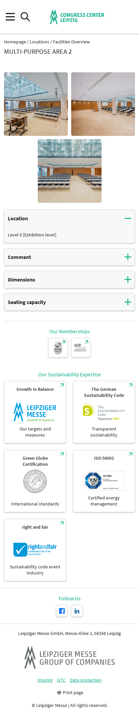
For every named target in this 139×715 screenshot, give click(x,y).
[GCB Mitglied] (81, 348)
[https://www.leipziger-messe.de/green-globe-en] (35, 481)
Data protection (86, 680)
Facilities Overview (71, 42)
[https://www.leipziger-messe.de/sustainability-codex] (104, 412)
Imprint (45, 680)
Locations (39, 42)
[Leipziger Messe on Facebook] (62, 611)
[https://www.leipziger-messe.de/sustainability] (35, 412)
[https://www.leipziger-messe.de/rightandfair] (35, 550)
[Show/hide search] (25, 17)
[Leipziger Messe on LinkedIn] (77, 611)
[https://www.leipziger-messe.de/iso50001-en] (104, 481)
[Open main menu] (10, 17)
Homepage (15, 42)
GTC (61, 680)
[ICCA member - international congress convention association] (58, 348)
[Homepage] (77, 17)
